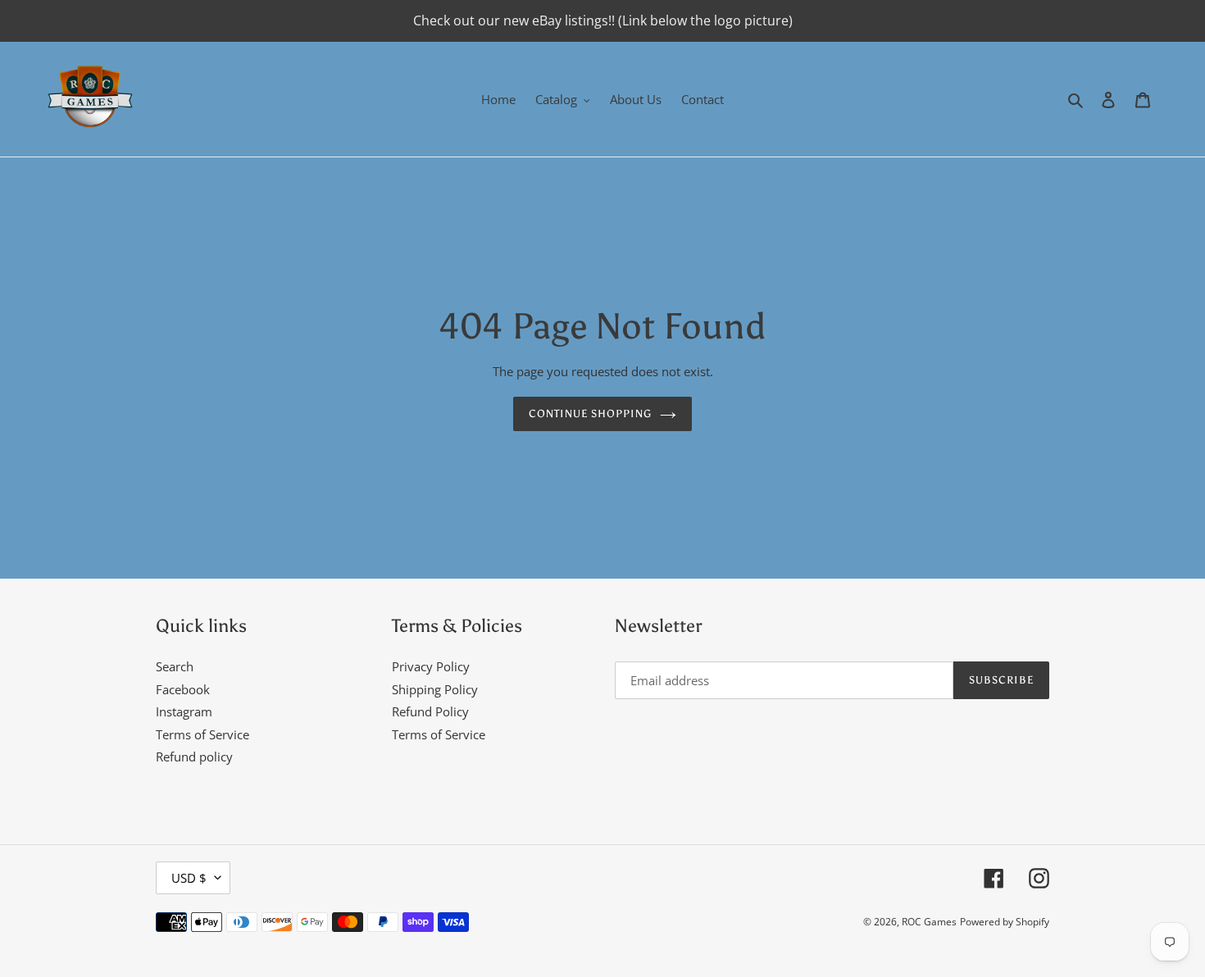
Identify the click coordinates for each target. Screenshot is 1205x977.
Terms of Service (202, 734)
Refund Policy (430, 711)
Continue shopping (591, 413)
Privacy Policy (431, 666)
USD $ (189, 878)
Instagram (184, 711)
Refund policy (194, 756)
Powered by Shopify (1004, 922)
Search (174, 666)
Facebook (183, 689)
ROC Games (929, 922)
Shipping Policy (435, 689)
